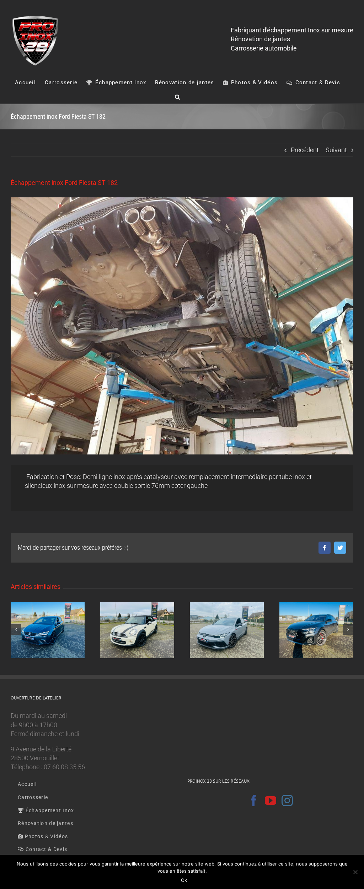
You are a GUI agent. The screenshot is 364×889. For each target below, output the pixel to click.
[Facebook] (253, 800)
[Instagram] (287, 800)
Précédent (305, 150)
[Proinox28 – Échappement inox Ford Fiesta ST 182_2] (182, 325)
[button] (177, 96)
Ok (184, 880)
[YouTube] (270, 800)
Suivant (336, 150)
